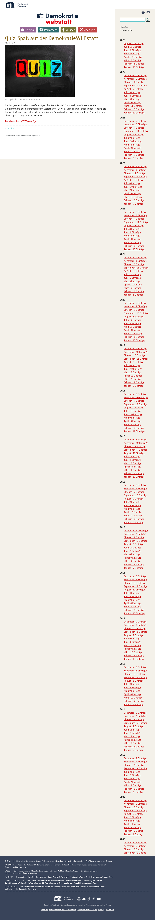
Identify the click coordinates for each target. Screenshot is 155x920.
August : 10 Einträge (134, 453)
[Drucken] (143, 12)
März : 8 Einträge (132, 60)
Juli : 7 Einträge (132, 456)
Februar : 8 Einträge (134, 63)
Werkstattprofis (51, 883)
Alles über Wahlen (57, 871)
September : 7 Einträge (135, 176)
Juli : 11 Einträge (132, 411)
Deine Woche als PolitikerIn (58, 877)
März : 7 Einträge (132, 379)
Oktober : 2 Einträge (134, 849)
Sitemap (101, 910)
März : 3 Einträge (132, 785)
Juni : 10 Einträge (133, 141)
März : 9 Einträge (132, 242)
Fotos (95, 883)
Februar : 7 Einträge (134, 109)
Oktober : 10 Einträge (134, 355)
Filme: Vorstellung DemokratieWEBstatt (34, 887)
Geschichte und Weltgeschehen (41, 861)
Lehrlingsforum (40, 877)
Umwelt (68, 861)
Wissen (70, 30)
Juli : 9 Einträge (132, 92)
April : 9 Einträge (132, 102)
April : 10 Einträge (133, 57)
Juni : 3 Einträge (132, 733)
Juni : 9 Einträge (132, 459)
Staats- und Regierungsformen (17, 873)
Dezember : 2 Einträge (135, 758)
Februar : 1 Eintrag (133, 830)
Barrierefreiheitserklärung (87, 910)
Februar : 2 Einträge (134, 788)
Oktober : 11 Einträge (134, 446)
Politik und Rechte (20, 861)
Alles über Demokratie (39, 871)
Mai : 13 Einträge (132, 372)
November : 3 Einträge (135, 761)
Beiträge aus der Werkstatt (15, 883)
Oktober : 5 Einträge (134, 807)
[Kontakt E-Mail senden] (148, 12)
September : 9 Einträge (135, 85)
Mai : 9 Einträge (132, 99)
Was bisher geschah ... (83, 883)
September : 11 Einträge (136, 131)
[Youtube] (99, 899)
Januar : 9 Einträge (133, 203)
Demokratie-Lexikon (22, 871)
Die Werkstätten (57, 881)
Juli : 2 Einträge (132, 771)
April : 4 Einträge (132, 739)
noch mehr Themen (104, 861)
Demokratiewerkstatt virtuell (38, 881)
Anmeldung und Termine (92, 881)
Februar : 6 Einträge (134, 655)
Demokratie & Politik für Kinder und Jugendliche (22, 135)
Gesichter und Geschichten (15, 867)
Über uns (44, 910)
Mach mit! (89, 30)
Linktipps (33, 873)
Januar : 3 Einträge (133, 750)
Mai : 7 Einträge (132, 144)
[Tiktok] (89, 899)
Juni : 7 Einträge (132, 277)
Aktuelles (124, 27)
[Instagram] (94, 899)
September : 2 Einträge (135, 810)
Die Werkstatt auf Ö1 (36, 883)
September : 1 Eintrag (135, 852)
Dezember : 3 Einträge (135, 712)
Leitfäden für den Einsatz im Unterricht (20, 889)
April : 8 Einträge (132, 193)
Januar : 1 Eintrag (133, 834)
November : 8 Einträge (135, 124)
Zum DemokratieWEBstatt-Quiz (21, 121)
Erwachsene (10, 887)
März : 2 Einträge (132, 827)
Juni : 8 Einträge (132, 50)
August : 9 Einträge (133, 88)
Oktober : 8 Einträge (134, 264)
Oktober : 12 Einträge (134, 173)
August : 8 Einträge (133, 43)
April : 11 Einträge (133, 375)
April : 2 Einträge (132, 782)
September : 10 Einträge (136, 313)
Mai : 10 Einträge (132, 326)
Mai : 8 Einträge (132, 53)
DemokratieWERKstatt (14, 881)
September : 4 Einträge (135, 768)
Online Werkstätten (73, 881)
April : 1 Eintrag (132, 824)
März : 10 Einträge (133, 151)
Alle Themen (91, 861)
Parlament (51, 30)
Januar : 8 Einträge (133, 158)
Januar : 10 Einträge (134, 67)
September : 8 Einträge (135, 495)
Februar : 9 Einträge (134, 154)
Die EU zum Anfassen (89, 871)
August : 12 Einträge (134, 589)
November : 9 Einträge (135, 78)
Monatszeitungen (66, 883)
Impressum (110, 910)
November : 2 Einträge (135, 803)
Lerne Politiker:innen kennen (48, 865)
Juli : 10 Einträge (132, 46)
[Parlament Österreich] (65, 899)
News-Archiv (127, 30)
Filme (111, 877)
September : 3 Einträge (135, 722)
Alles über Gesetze (72, 871)
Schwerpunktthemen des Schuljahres (90, 887)
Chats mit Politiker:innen (71, 865)
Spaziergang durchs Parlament (94, 865)
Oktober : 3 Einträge (134, 719)
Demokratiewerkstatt (24, 877)
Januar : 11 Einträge (134, 431)
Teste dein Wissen (78, 877)
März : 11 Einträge (133, 105)
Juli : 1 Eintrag (131, 729)
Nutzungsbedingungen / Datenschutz (62, 910)
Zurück (10, 128)
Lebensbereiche (78, 861)
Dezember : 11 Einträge (136, 530)
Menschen (59, 861)
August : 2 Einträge (133, 726)
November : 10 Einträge (136, 352)
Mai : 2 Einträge (132, 736)
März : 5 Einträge (132, 743)
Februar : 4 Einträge (134, 746)
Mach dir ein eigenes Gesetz (97, 877)
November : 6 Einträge (135, 716)
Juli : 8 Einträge (132, 183)
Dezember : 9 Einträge (135, 121)
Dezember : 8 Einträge (135, 75)
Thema (29, 30)
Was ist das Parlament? (27, 865)
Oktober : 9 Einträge (134, 82)
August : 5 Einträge (133, 134)
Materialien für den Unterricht (63, 887)
